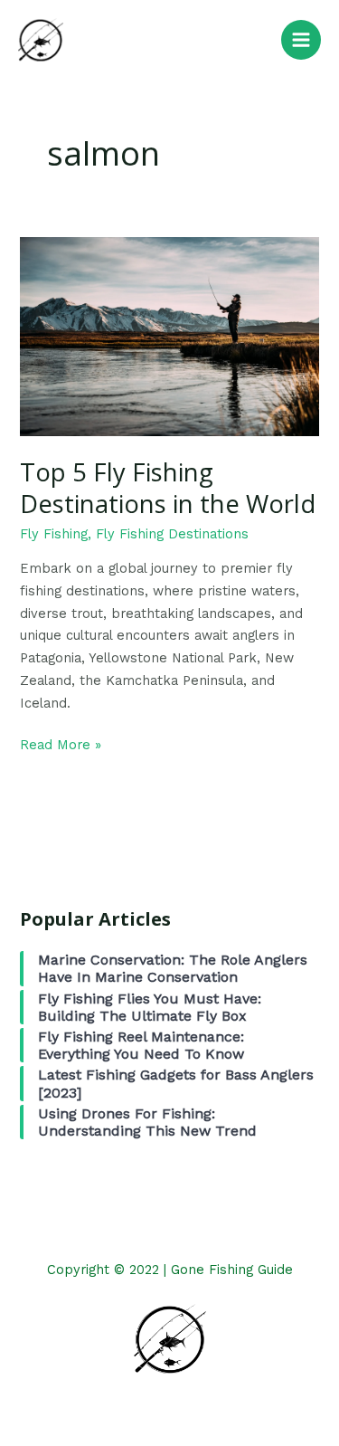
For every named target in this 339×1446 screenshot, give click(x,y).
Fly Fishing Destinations (172, 534)
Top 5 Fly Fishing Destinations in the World (167, 488)
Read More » (60, 743)
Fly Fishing (54, 534)
